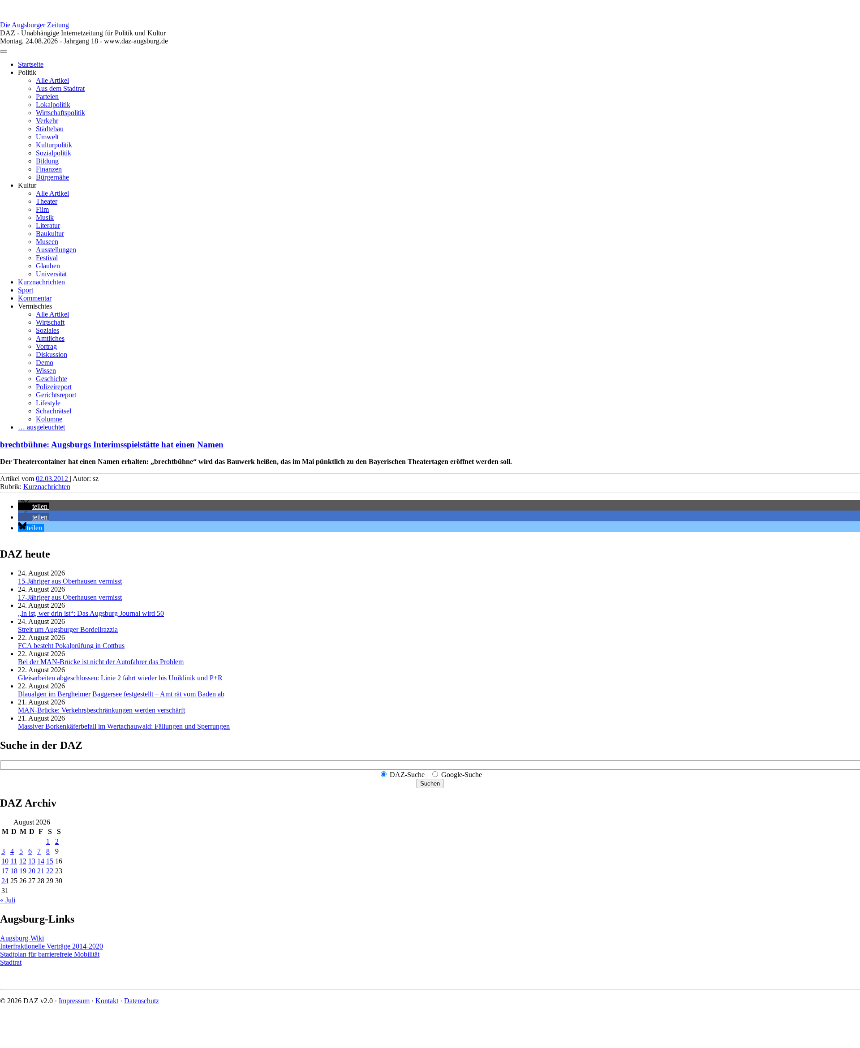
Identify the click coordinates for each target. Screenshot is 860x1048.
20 (31, 871)
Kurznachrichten (41, 282)
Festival (47, 258)
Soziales (47, 330)
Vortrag (46, 346)
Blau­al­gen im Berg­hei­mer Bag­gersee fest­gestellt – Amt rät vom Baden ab (121, 694)
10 (5, 861)
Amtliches (50, 338)
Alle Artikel (52, 80)
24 (5, 881)
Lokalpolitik (53, 104)
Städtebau (50, 129)
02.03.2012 (53, 478)
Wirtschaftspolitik (60, 112)
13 (31, 861)
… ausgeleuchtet (41, 427)
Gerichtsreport (56, 395)
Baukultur (50, 233)
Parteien (47, 96)
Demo (44, 362)
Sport (25, 290)
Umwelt (47, 137)
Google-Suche (461, 774)
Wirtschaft (50, 322)
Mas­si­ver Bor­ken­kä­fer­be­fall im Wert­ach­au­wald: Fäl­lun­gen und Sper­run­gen (124, 726)
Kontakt (106, 1001)
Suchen (430, 783)
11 (13, 861)
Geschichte (51, 378)
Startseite (30, 64)
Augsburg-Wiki (22, 938)
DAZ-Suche (407, 774)
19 (22, 871)
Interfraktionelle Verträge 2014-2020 (51, 946)
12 (22, 861)
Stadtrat (11, 962)
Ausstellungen (56, 249)
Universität (51, 274)
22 (49, 871)
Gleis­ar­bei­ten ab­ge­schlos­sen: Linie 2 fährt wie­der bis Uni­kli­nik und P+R (120, 678)
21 (40, 871)
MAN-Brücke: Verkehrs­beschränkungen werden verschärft (101, 710)
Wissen (46, 370)
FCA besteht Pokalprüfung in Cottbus (71, 645)
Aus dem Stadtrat (60, 88)
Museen (47, 241)
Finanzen (49, 169)
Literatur (48, 225)
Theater (46, 201)
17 (5, 871)
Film (42, 209)
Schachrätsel (53, 411)
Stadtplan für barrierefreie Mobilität (49, 954)
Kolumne (49, 419)
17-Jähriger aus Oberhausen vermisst (70, 597)
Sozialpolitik (53, 153)
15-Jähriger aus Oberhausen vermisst (70, 581)
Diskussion (51, 354)
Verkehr (47, 121)
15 (49, 861)
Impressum (74, 1001)
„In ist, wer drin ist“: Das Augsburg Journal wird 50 (91, 613)
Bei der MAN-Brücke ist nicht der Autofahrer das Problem (101, 662)
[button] (33, 506)
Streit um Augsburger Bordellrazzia (68, 629)
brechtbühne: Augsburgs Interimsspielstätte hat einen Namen (112, 444)
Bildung (47, 161)
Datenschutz (141, 1001)
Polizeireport (54, 387)
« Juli (7, 900)
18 (13, 871)
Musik (45, 217)
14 (40, 861)
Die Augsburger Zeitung (34, 25)
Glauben (48, 266)
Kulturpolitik (54, 145)
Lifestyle (48, 403)
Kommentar (35, 298)
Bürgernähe (52, 177)
